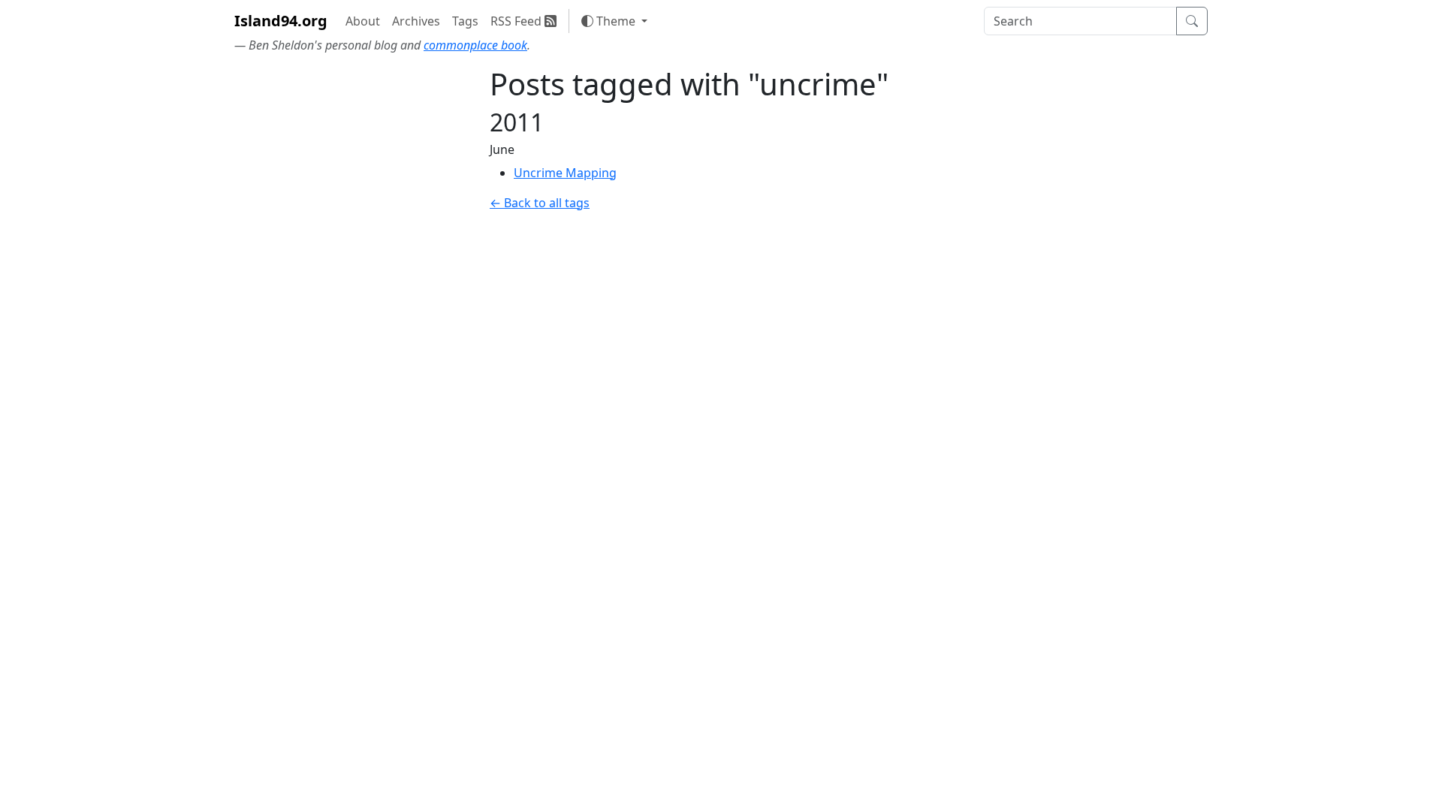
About (362, 21)
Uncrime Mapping (565, 172)
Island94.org (280, 21)
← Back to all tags (540, 202)
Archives (416, 21)
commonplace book (475, 45)
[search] (1080, 21)
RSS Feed (517, 21)
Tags (465, 21)
